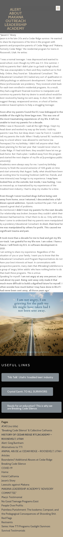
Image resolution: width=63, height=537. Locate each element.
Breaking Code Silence (13, 463)
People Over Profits (12, 505)
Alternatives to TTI (11, 447)
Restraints (7, 522)
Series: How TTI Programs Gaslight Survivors (25, 526)
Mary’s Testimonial (11, 497)
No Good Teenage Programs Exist (20, 501)
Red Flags (6, 517)
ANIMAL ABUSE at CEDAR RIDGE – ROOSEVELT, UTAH (31, 451)
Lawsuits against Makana (15, 484)
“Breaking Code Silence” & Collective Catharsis (26, 430)
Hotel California (10, 476)
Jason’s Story (8, 480)
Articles (5, 455)
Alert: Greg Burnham (12, 442)
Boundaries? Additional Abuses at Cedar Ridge (26, 459)
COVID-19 (6, 467)
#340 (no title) (9, 426)
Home (4, 472)
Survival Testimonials (13, 530)
